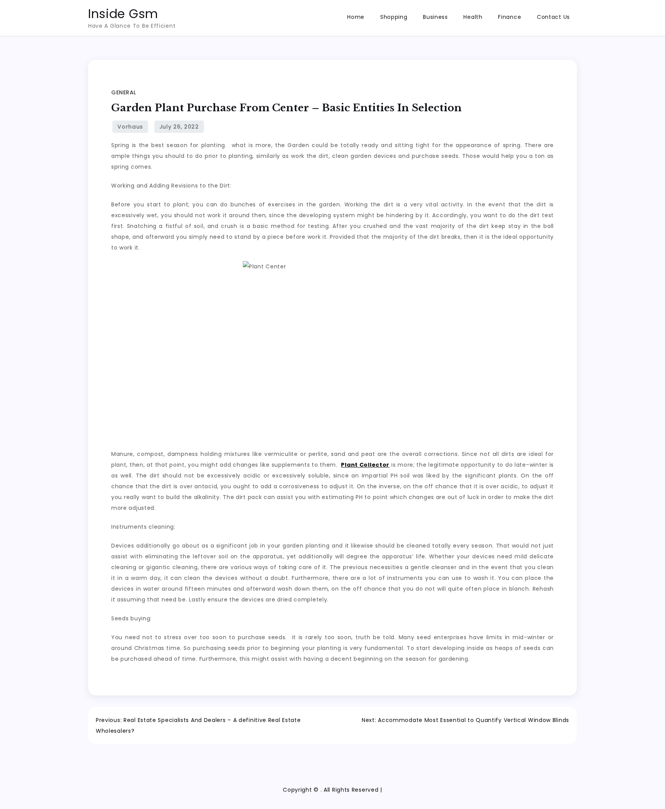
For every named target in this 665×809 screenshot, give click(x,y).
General (123, 92)
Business (435, 17)
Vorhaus (130, 127)
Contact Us (553, 17)
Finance (509, 17)
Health (472, 17)
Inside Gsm (123, 13)
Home (355, 17)
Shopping (394, 17)
